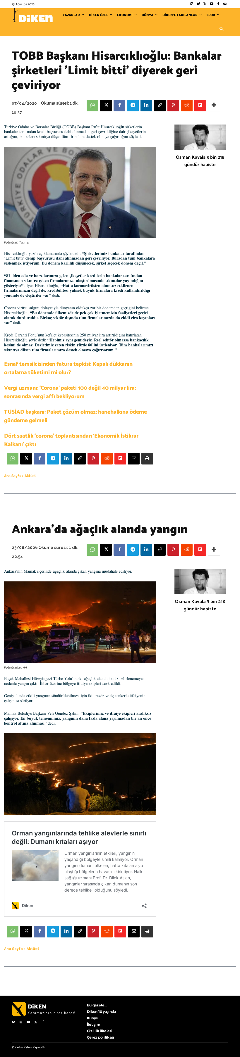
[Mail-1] (225, 4)
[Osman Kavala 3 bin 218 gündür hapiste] (200, 137)
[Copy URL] (160, 105)
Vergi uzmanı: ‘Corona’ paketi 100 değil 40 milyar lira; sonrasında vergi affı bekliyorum (70, 392)
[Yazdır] (147, 458)
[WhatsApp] (92, 105)
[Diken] (32, 15)
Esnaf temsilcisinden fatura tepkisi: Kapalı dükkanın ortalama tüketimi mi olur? (68, 368)
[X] (106, 105)
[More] (214, 105)
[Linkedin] (146, 105)
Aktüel (30, 476)
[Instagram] (191, 4)
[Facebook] (218, 4)
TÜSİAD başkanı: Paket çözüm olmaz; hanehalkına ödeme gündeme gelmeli (75, 416)
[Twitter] (205, 4)
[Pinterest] (173, 105)
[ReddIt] (187, 105)
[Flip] (200, 105)
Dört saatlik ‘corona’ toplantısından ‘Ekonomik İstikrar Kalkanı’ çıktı (71, 440)
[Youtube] (211, 4)
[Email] (134, 458)
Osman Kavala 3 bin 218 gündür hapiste (200, 161)
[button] (221, 29)
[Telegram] (133, 105)
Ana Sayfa (12, 476)
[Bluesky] (198, 4)
